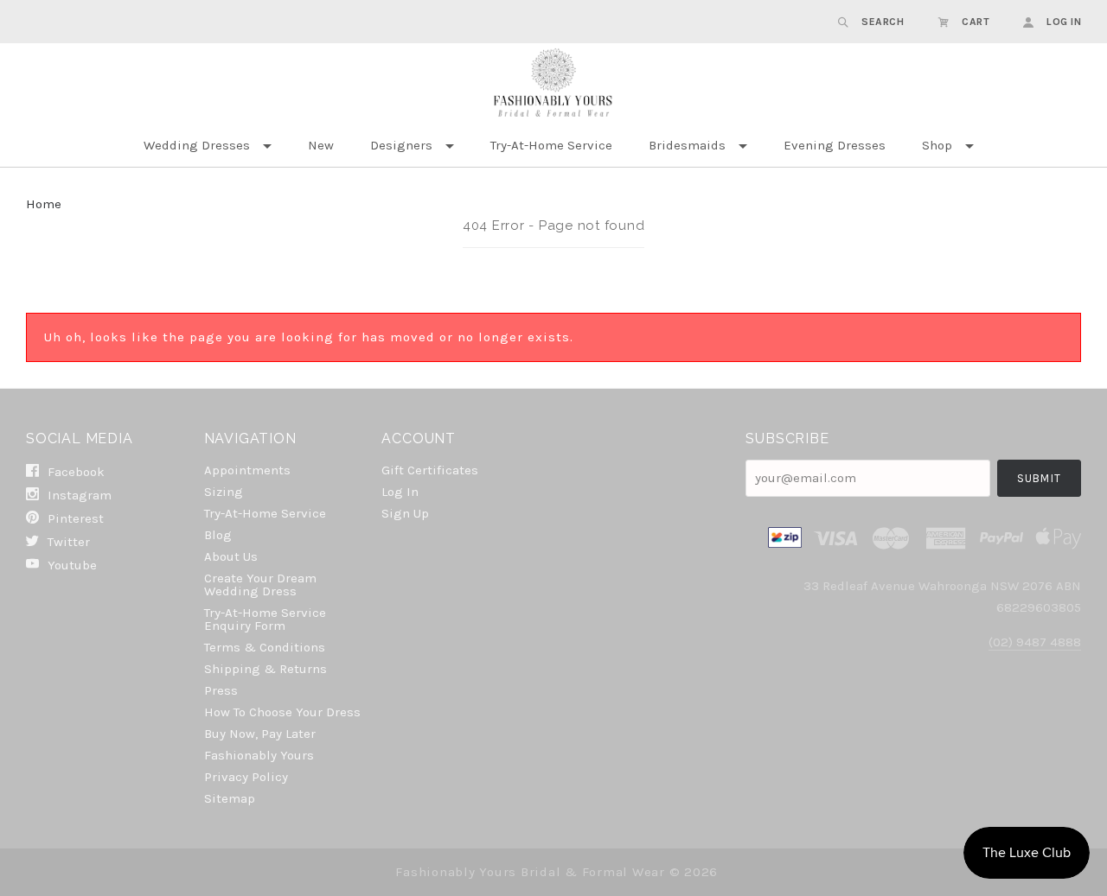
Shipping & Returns (265, 669)
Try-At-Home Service (551, 145)
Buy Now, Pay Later (260, 733)
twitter (67, 542)
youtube (70, 564)
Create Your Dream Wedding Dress (260, 584)
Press (221, 690)
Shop (937, 145)
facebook (74, 472)
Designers (401, 145)
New (321, 145)
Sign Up (405, 512)
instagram (78, 495)
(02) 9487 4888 (1035, 642)
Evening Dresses (835, 145)
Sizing (223, 491)
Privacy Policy (246, 777)
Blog (218, 535)
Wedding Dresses (197, 145)
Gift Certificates (429, 470)
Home (43, 204)
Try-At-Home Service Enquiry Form (265, 619)
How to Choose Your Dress (282, 712)
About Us (231, 556)
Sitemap (229, 798)
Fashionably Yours (259, 755)
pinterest (74, 518)
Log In (400, 491)
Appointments (247, 470)
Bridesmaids (687, 145)
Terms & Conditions (264, 647)
